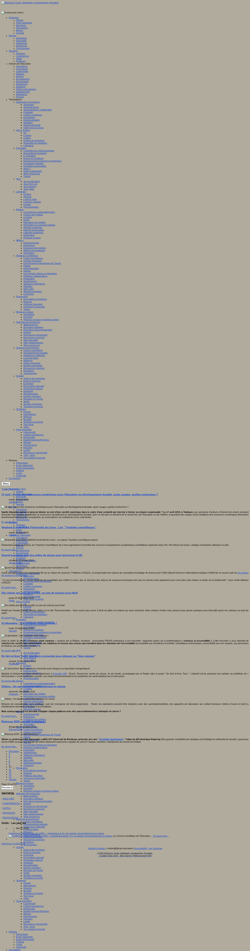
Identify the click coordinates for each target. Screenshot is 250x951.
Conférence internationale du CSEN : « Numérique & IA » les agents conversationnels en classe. (57, 833)
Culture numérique (32, 586)
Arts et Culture (23, 601)
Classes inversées (32, 732)
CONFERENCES (11, 803)
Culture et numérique (33, 612)
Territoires (21, 880)
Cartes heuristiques (33, 729)
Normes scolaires (32, 868)
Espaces (27, 773)
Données (28, 788)
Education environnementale (37, 801)
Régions (27, 888)
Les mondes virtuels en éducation (40, 745)
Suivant (12, 779)
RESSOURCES (10, 817)
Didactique (21, 509)
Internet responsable (33, 701)
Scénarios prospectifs (34, 778)
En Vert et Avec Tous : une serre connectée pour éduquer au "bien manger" (48, 656)
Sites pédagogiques (33, 814)
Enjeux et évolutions (33, 630)
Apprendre (28, 576)
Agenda (20, 504)
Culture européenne (33, 906)
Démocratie (29, 908)
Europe (27, 883)
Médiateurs (21, 566)
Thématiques (15, 571)
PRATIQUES (9, 813)
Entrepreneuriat (31, 714)
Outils (19, 530)
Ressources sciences (34, 809)
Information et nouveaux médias (39, 696)
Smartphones (30, 752)
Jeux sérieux (29, 658)
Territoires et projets (33, 878)
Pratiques (13, 664)
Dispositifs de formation (35, 624)
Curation (27, 688)
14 (10, 777)
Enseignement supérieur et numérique (42, 632)
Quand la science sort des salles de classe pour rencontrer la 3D (41, 555)
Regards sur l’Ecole (33, 870)
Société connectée (32, 875)
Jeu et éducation (31, 653)
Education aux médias (34, 694)
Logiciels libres (30, 829)
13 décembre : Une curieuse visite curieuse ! (29, 623)
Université (21, 947)
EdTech (20, 548)
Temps (26, 781)
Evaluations (29, 589)
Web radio (28, 760)
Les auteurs (14, 949)
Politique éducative (32, 775)
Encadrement (22, 550)
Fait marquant (16, 729)
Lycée (19, 944)
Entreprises (29, 717)
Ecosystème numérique (35, 770)
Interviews (21, 497)
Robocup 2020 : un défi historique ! (23, 721)
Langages (21, 663)
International (29, 885)
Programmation (31, 678)
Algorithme (28, 786)
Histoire (27, 804)
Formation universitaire (34, 637)
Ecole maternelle (24, 937)
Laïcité (26, 921)
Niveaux (13, 932)
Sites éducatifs (30, 811)
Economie (28, 855)
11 (10, 769)
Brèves (19, 502)
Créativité (28, 584)
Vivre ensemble (24, 901)
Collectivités (22, 543)
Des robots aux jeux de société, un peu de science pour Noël (39, 592)
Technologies (22, 520)
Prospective (22, 768)
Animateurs (21, 537)
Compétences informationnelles (39, 683)
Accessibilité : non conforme (148, 848)
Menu (6, 483)
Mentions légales (96, 848)
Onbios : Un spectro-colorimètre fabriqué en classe (33, 686)
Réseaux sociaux (32, 709)
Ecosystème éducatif (33, 857)
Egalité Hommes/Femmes (36, 911)
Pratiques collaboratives (35, 747)
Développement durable (35, 824)
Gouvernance (30, 916)
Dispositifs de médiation (35, 614)
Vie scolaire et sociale (34, 929)
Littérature (28, 617)
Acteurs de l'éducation (20, 535)
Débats (19, 491)
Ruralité (27, 891)
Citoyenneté (29, 903)
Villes (26, 898)
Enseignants (22, 553)
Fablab (26, 737)
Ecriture (27, 665)
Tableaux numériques (34, 755)
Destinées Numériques (111, 739)
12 (10, 772)
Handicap (28, 862)
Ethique (27, 914)
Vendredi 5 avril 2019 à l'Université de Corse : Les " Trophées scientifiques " (48, 527)
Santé (26, 873)
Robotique (28, 842)
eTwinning (28, 765)
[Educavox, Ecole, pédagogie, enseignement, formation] (30, 2)
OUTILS (7, 808)
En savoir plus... (9, 522)
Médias (19, 681)
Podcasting (29, 750)
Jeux (18, 650)
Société (20, 847)
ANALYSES (8, 798)
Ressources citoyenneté (35, 806)
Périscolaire (22, 934)
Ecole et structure (32, 852)
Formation (21, 619)
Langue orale (30, 671)
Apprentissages (31, 578)
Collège (20, 942)
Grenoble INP (60, 673)
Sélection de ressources (28, 793)
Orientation (28, 724)
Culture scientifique (33, 821)
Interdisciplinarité (31, 596)
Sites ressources (31, 816)
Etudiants (20, 558)
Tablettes (27, 758)
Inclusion (27, 919)
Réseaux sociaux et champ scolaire (41, 791)
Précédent (14, 751)
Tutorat (26, 647)
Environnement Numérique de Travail (42, 734)
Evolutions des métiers (34, 719)
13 (10, 774)
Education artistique (33, 798)
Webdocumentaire (32, 763)
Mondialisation (30, 865)
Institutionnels (23, 563)
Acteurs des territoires (34, 850)
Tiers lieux (28, 896)
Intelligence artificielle (34, 827)
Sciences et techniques (27, 819)
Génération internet (33, 860)
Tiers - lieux (29, 926)
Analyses (20, 525)
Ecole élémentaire (25, 939)
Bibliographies (30, 796)
